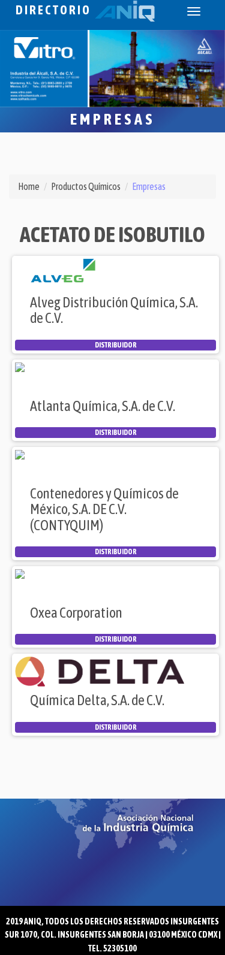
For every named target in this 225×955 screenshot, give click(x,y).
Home (29, 186)
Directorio (55, 10)
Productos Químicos (86, 186)
